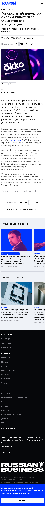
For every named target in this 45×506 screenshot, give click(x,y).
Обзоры (5, 375)
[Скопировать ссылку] (32, 44)
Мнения (4, 366)
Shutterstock (30, 191)
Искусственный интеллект (14, 398)
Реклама (5, 393)
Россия (12, 83)
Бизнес (14, 9)
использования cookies (12, 491)
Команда (5, 339)
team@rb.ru (6, 446)
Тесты (4, 383)
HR (2, 423)
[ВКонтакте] (9, 453)
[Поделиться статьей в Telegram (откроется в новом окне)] (16, 44)
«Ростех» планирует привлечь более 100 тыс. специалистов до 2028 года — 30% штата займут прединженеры (15, 313)
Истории (5, 362)
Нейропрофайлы (9, 370)
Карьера (5, 410)
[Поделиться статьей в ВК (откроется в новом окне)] (21, 44)
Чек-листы (6, 379)
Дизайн (4, 419)
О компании (7, 343)
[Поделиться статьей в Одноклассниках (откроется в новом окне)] (27, 44)
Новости (5, 9)
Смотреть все (8, 428)
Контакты (6, 347)
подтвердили (15, 140)
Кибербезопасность (11, 414)
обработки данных (34, 491)
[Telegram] (3, 453)
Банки (4, 402)
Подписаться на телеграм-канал (22, 209)
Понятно (22, 501)
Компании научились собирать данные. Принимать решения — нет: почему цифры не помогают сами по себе (16, 260)
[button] (42, 3)
